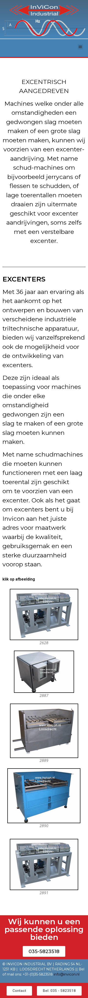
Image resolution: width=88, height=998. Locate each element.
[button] (80, 47)
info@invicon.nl (66, 974)
